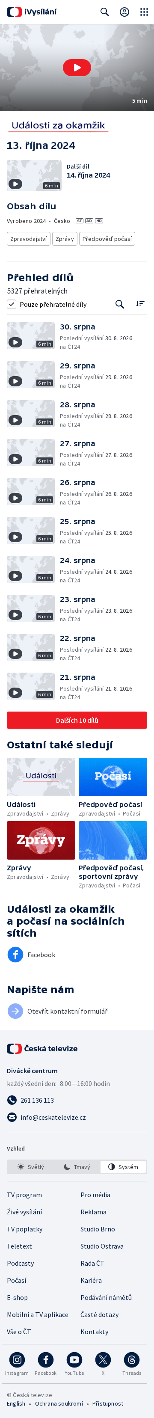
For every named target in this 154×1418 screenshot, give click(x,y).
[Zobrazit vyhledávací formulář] (105, 12)
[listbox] (77, 1167)
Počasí (16, 1280)
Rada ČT (92, 1263)
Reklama (93, 1211)
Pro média (95, 1194)
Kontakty (94, 1331)
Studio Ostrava (102, 1246)
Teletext (19, 1246)
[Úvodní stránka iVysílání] (32, 12)
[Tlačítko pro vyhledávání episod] (120, 304)
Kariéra (91, 1280)
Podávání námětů (106, 1297)
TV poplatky (24, 1229)
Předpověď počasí (107, 239)
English (16, 1403)
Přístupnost (107, 1403)
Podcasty (20, 1263)
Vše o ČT (19, 1331)
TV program (24, 1194)
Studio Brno (97, 1229)
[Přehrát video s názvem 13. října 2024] (77, 67)
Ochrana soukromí (59, 1403)
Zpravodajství (28, 239)
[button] (77, 67)
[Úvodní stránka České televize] (43, 1049)
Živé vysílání (24, 1211)
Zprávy (65, 239)
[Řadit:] (140, 303)
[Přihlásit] (124, 12)
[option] (30, 1167)
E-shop (17, 1297)
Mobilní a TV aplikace (37, 1314)
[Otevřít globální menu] (144, 12)
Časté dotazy (99, 1314)
